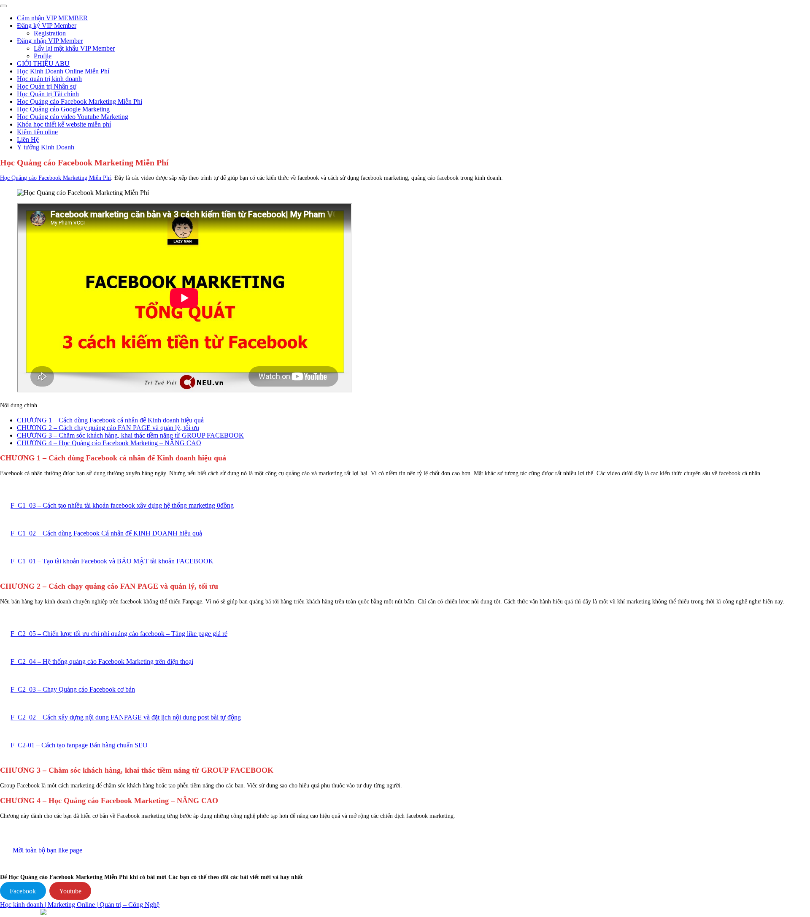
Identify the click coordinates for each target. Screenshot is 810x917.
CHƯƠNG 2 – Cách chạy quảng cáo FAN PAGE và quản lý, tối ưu (108, 427)
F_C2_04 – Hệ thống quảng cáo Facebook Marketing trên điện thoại (102, 661)
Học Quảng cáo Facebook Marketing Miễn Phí (79, 101)
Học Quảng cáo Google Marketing (63, 109)
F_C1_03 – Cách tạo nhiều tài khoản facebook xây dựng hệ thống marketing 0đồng (122, 505)
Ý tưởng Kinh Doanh (45, 147)
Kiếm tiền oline (37, 131)
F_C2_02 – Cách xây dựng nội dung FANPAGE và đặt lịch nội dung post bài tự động (126, 717)
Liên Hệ (28, 139)
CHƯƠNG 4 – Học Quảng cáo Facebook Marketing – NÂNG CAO (109, 442)
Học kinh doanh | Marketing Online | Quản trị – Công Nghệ (79, 904)
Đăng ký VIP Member (46, 25)
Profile (42, 56)
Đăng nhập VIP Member (50, 40)
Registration (50, 33)
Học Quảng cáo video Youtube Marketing (72, 116)
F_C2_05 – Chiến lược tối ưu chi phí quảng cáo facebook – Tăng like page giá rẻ (119, 633)
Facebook (23, 891)
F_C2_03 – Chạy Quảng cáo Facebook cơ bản (73, 689)
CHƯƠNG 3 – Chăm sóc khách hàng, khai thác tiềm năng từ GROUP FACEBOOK (130, 435)
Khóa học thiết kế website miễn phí (64, 124)
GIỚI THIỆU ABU (43, 63)
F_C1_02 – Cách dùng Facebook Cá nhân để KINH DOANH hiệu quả (106, 533)
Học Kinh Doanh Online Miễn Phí (63, 71)
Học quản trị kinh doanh (49, 78)
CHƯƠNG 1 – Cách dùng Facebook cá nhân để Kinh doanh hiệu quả (110, 420)
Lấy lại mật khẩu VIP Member (74, 48)
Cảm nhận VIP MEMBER (52, 18)
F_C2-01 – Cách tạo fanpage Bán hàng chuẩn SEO (79, 745)
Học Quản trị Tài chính (48, 93)
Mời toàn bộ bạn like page (47, 850)
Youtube (70, 891)
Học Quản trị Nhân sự (46, 86)
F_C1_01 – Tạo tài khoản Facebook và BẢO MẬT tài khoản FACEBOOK (112, 561)
